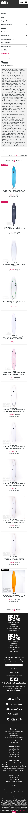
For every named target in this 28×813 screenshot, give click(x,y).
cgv (14, 783)
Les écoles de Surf (14, 756)
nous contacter (14, 776)
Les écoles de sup (14, 751)
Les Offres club (14, 743)
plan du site (14, 777)
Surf (14, 58)
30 (12, 155)
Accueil (2, 58)
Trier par (3, 150)
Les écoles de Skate (14, 755)
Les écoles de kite (14, 749)
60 (14, 155)
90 (16, 155)
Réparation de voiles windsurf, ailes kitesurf (14, 767)
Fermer (14, 812)
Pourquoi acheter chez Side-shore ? (14, 731)
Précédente (8, 160)
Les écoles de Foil (14, 753)
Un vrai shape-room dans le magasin (14, 739)
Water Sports (9, 58)
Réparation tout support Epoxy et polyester (14, 765)
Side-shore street (14, 733)
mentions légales (14, 779)
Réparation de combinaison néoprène (14, 768)
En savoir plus (23, 810)
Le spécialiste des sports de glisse (14, 737)
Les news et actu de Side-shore (14, 741)
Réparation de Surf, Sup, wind (14, 763)
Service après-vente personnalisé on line (14, 770)
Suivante (19, 160)
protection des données (14, 781)
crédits (14, 785)
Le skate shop (14, 735)
